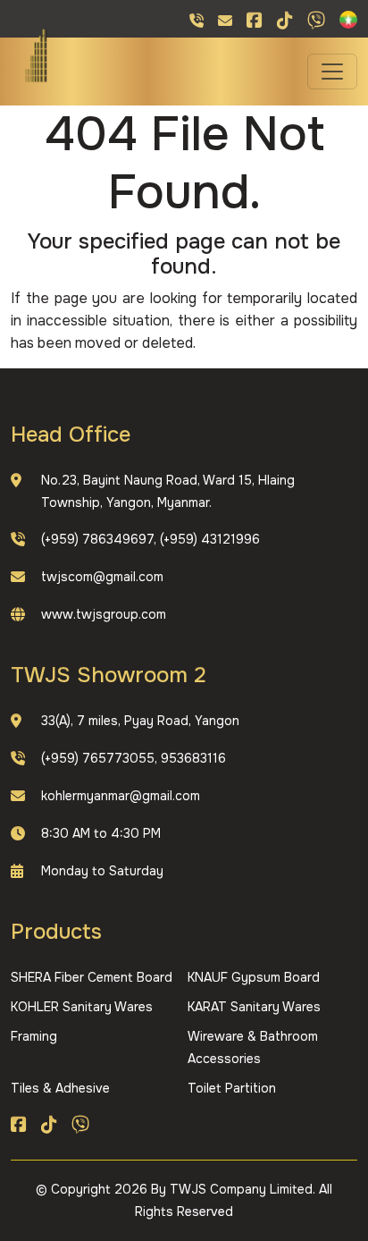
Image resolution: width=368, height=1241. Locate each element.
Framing (34, 1036)
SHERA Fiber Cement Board (91, 977)
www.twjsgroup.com (103, 614)
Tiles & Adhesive (60, 1088)
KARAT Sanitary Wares (254, 1007)
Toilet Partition (232, 1088)
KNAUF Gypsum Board (254, 977)
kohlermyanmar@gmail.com (120, 796)
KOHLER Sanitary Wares (82, 1007)
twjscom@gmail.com (102, 577)
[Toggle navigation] (332, 71)
